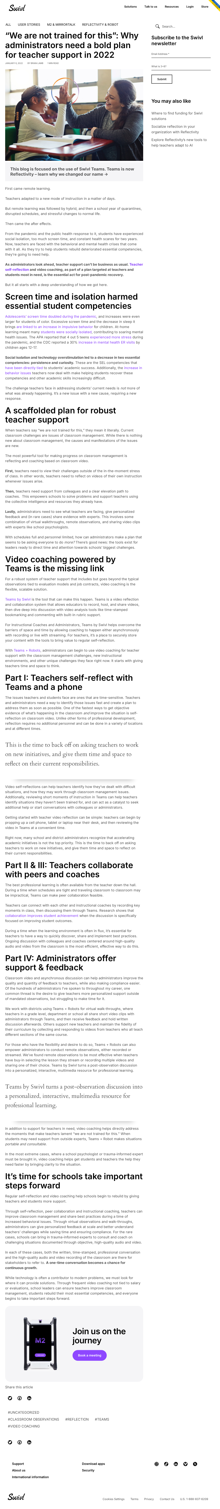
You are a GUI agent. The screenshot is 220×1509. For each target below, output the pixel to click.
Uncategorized (24, 1412)
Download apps (93, 1464)
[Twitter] (10, 1398)
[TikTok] (166, 1464)
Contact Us (167, 1499)
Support (18, 1464)
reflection (78, 1419)
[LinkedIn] (29, 1398)
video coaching (25, 1426)
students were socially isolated (66, 332)
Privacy (149, 1499)
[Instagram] (156, 1464)
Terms (134, 1499)
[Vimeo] (185, 1464)
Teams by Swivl (18, 599)
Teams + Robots (27, 650)
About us (18, 1470)
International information (30, 1477)
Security (88, 1470)
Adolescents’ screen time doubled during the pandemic (50, 316)
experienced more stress (110, 337)
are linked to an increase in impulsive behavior (54, 327)
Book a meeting (89, 1355)
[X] (195, 1464)
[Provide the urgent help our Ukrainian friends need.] (213, 6)
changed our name (86, 174)
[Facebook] (19, 1398)
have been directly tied (24, 368)
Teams (103, 1419)
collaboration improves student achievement (41, 916)
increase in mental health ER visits (107, 342)
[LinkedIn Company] (176, 1464)
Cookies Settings (113, 1499)
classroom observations (34, 1419)
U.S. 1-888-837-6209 (194, 1499)
